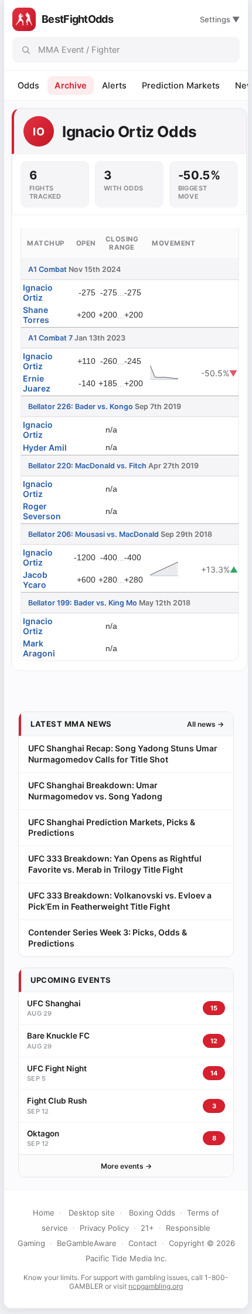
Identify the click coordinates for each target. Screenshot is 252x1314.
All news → (205, 724)
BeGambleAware (87, 1243)
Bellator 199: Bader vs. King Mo (82, 602)
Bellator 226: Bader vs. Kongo (80, 406)
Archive (71, 85)
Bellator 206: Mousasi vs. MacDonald (93, 534)
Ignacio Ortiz (38, 292)
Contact (142, 1243)
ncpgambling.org (155, 1286)
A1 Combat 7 (50, 337)
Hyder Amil (45, 447)
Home (44, 1212)
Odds (28, 85)
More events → (126, 1166)
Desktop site (92, 1212)
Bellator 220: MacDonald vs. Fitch (87, 465)
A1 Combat (47, 269)
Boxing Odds (152, 1212)
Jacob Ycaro (35, 580)
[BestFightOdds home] (24, 19)
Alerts (114, 85)
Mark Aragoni (39, 648)
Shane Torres (36, 315)
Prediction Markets (181, 85)
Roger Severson (42, 511)
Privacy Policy (104, 1228)
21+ (147, 1228)
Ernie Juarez (36, 383)
